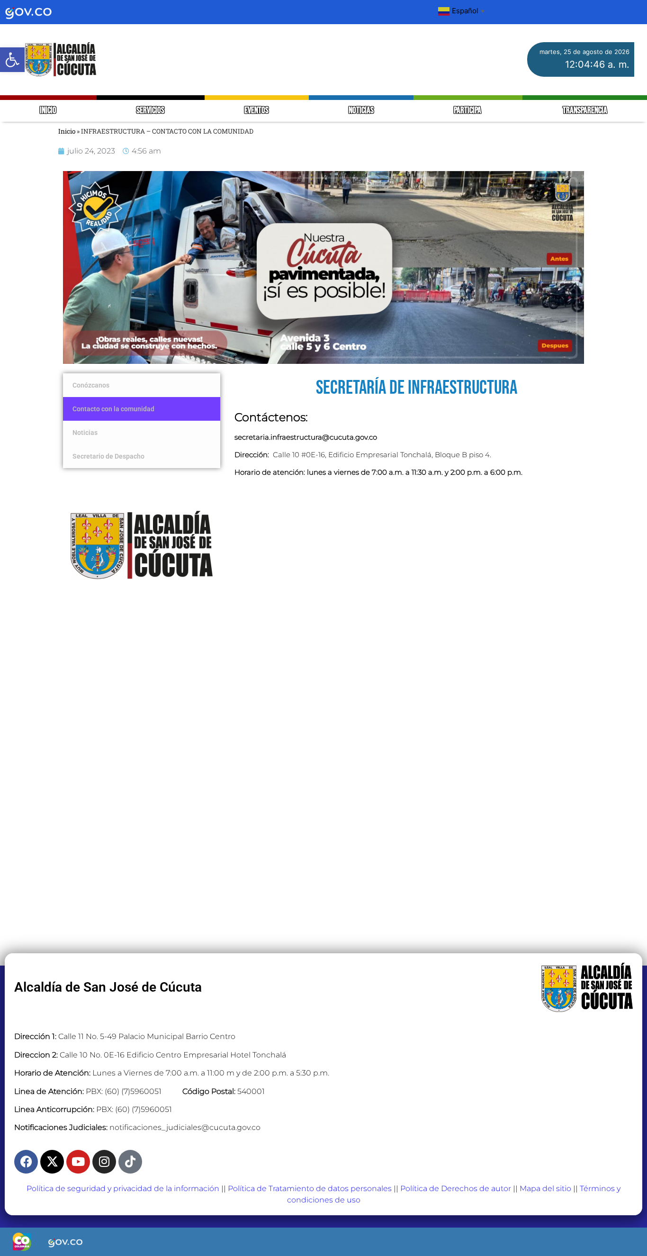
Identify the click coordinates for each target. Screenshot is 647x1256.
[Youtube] (78, 1162)
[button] (12, 59)
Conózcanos (90, 385)
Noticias (85, 432)
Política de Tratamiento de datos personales (310, 1188)
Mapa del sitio (545, 1188)
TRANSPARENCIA (585, 110)
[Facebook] (26, 1162)
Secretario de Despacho (108, 456)
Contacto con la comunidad (113, 409)
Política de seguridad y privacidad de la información (123, 1188)
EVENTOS (256, 110)
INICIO (48, 110)
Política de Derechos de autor (455, 1188)
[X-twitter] (52, 1162)
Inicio (66, 131)
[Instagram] (104, 1162)
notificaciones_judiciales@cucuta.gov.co (185, 1127)
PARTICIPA (468, 110)
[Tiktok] (130, 1162)
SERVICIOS (150, 110)
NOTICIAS (361, 110)
